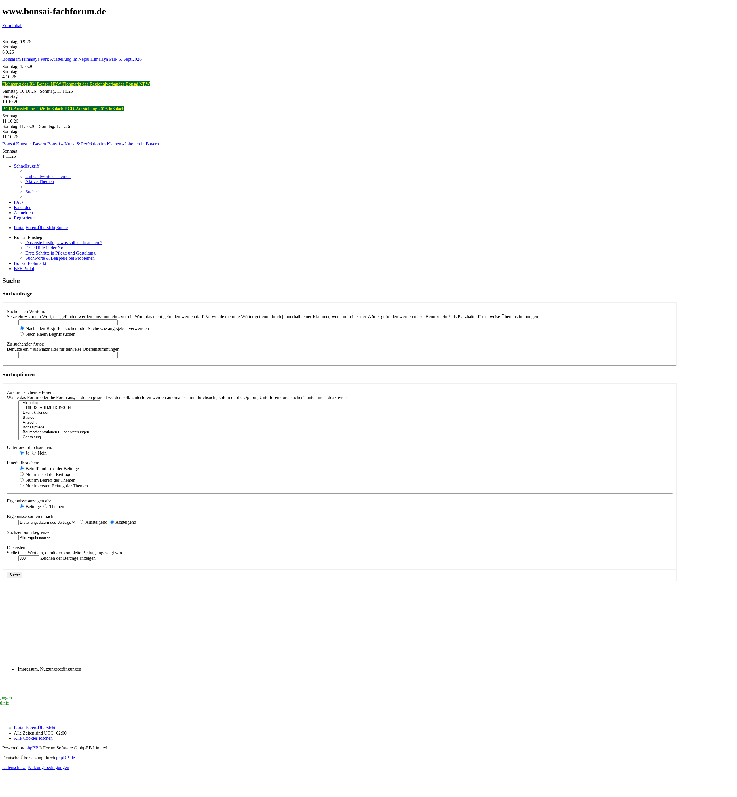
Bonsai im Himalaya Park (26, 59)
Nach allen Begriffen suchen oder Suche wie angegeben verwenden (86, 328)
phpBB (32, 747)
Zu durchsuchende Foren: (30, 392)
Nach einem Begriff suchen (49, 334)
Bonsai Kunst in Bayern (24, 143)
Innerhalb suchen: (23, 462)
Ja (26, 453)
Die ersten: (16, 547)
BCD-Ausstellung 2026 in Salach (33, 108)
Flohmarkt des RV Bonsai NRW (32, 83)
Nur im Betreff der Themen (49, 480)
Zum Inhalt (12, 25)
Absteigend (125, 522)
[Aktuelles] (59, 403)
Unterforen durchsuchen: (29, 447)
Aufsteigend (95, 522)
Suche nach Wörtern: (26, 311)
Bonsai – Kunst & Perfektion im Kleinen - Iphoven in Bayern (103, 143)
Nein (42, 453)
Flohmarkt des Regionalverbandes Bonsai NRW (106, 83)
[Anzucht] (59, 422)
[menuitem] (48, 176)
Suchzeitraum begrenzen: (30, 532)
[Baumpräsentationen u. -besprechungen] (59, 432)
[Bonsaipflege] (59, 427)
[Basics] (59, 417)
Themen (56, 506)
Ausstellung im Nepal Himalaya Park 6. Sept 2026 (96, 59)
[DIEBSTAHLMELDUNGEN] (59, 407)
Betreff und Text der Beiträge (51, 468)
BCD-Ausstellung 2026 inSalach (94, 108)
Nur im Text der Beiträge (47, 474)
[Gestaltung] (59, 437)
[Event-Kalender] (59, 412)
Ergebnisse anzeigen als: (29, 500)
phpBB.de (65, 757)
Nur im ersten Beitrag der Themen (56, 485)
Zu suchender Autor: (25, 343)
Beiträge (32, 506)
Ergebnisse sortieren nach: (30, 516)
